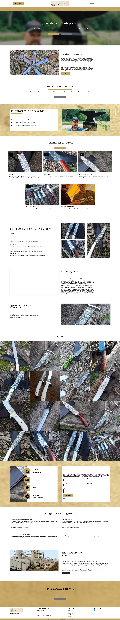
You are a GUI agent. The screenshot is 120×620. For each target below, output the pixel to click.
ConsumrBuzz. (70, 619)
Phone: (64, 483)
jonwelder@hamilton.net (37, 480)
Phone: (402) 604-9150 (40, 610)
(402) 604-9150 (37, 472)
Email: (38, 612)
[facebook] (91, 4)
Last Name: (89, 483)
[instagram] (93, 4)
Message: (65, 488)
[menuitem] (50, 8)
